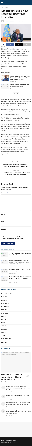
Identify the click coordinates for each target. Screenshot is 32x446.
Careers (14, 440)
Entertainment (6, 306)
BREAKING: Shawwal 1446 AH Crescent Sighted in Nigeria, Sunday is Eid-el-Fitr (11, 377)
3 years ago (13, 256)
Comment (4, 193)
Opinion (3, 326)
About (2, 440)
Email (3, 221)
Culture (4, 300)
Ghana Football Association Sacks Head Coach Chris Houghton (20, 254)
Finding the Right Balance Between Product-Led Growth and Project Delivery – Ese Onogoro (18, 403)
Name (3, 214)
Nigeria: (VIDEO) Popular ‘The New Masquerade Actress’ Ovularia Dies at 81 (17, 396)
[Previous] (14, 94)
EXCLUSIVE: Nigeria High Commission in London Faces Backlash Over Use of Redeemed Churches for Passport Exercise (18, 411)
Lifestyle (4, 316)
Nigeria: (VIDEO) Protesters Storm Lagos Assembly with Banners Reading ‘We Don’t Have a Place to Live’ (18, 388)
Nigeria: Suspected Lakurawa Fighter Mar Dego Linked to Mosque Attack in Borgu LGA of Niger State (20, 77)
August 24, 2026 (14, 81)
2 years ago (13, 273)
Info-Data (4, 313)
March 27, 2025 (20, 21)
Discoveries (5, 303)
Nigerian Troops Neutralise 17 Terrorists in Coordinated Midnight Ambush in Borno (20, 278)
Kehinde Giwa (10, 21)
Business (4, 297)
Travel (3, 335)
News (6, 7)
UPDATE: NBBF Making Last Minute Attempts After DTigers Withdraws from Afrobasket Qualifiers (20, 262)
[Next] (17, 94)
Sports (3, 332)
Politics (4, 329)
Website (3, 229)
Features (4, 310)
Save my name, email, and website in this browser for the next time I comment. (14, 237)
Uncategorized (6, 339)
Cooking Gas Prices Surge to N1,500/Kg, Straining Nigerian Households (19, 270)
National (4, 319)
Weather (4, 342)
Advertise (8, 440)
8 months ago (13, 282)
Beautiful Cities (6, 293)
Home (2, 7)
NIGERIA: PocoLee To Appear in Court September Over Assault (20, 85)
